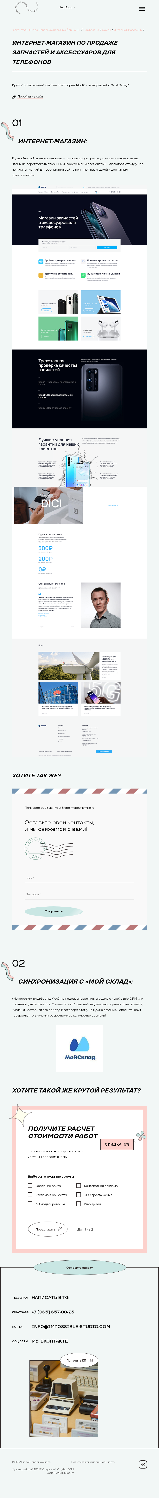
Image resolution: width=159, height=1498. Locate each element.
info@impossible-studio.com (71, 1326)
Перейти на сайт (30, 96)
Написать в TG (50, 1297)
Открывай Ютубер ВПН (58, 1469)
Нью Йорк (65, 7)
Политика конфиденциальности (93, 1462)
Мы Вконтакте (50, 1341)
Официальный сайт (60, 1473)
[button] (141, 8)
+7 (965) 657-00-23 (53, 1312)
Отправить (54, 911)
